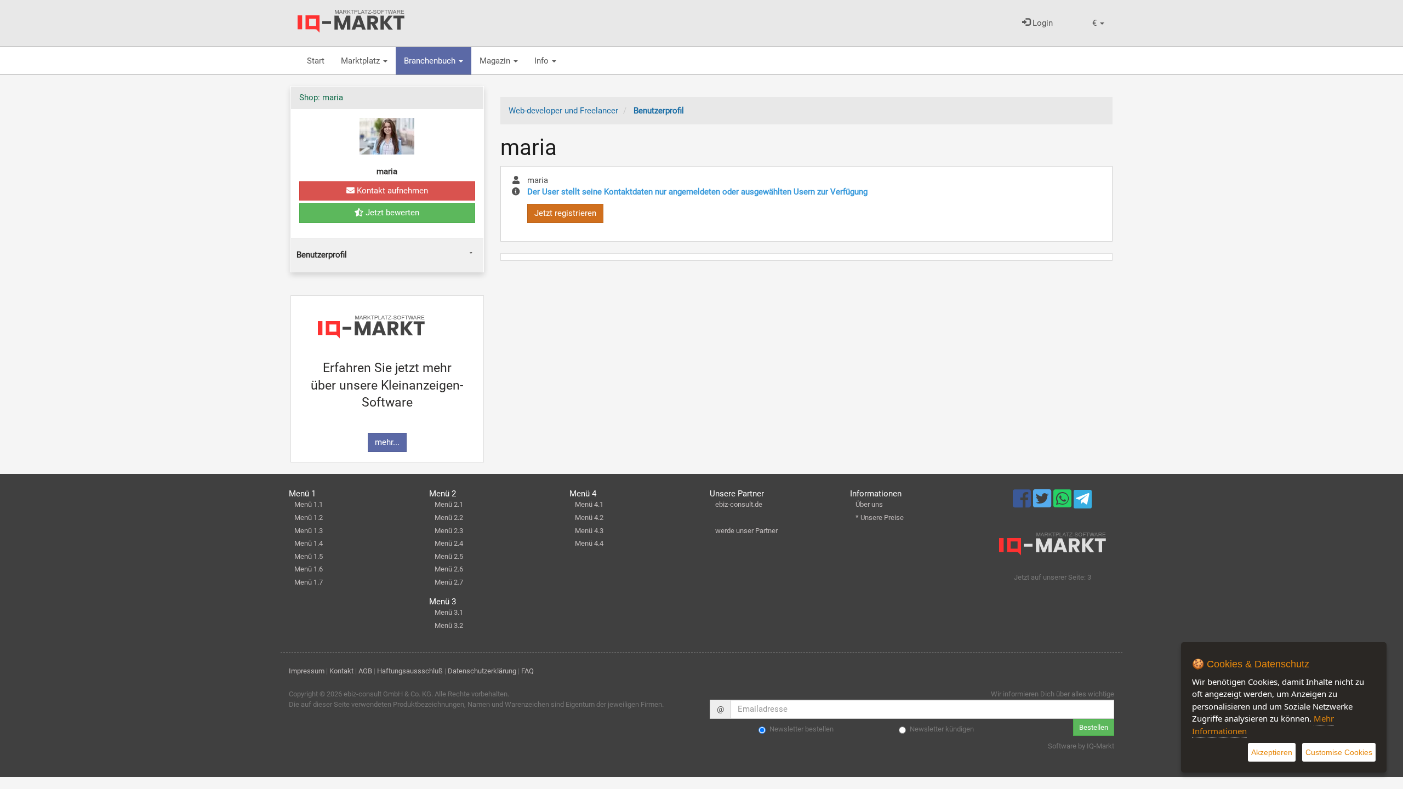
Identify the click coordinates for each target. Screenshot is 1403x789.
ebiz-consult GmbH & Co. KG (387, 694)
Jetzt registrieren (565, 213)
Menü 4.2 (589, 517)
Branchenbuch (431, 61)
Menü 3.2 (449, 625)
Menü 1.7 (308, 582)
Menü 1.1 (308, 504)
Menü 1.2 (308, 517)
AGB (365, 671)
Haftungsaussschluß (410, 671)
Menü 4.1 (589, 504)
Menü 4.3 (589, 531)
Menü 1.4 (308, 543)
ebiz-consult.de (738, 504)
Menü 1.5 (308, 556)
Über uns (869, 504)
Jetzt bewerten (391, 213)
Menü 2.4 (449, 543)
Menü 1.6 (308, 569)
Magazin (496, 61)
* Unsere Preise (880, 517)
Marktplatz (361, 61)
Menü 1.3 (308, 531)
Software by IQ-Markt (1081, 746)
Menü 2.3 (449, 531)
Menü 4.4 (589, 543)
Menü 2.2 (449, 517)
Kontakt (341, 671)
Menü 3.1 (449, 612)
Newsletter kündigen (942, 729)
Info (542, 61)
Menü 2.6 (449, 569)
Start (315, 61)
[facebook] (1023, 503)
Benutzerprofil (321, 255)
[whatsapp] (1063, 503)
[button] (1098, 23)
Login (1041, 23)
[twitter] (1043, 503)
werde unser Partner (746, 531)
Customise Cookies (1338, 752)
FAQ (527, 671)
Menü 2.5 (449, 556)
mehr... (387, 442)
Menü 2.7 (449, 582)
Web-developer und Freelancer (563, 111)
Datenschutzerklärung (482, 671)
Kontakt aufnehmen (391, 191)
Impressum (306, 671)
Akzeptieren (1271, 752)
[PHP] (351, 21)
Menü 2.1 (449, 504)
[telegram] (1083, 502)
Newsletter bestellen (801, 729)
